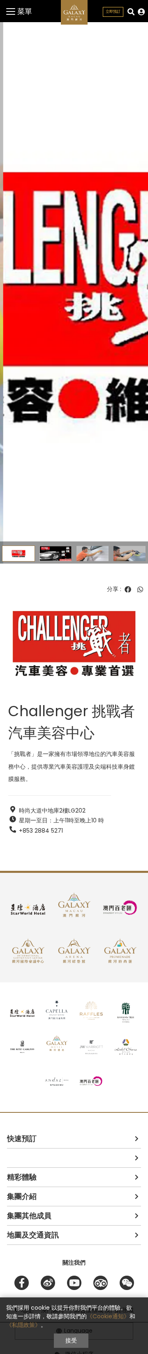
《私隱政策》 (23, 1325)
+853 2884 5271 (41, 831)
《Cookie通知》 (108, 1316)
